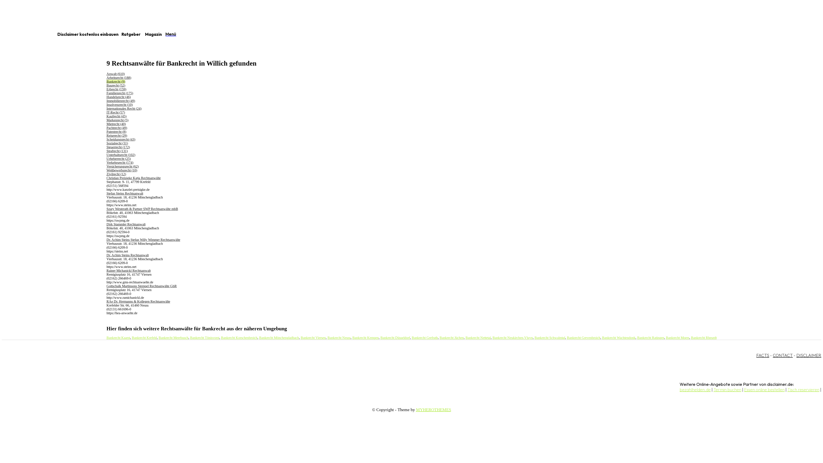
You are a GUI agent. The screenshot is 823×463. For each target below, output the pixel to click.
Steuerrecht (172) (118, 147)
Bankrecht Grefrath (425, 338)
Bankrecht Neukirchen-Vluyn (513, 338)
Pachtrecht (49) (117, 128)
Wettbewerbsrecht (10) (122, 170)
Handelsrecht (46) (119, 97)
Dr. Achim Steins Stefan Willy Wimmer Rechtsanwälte (143, 240)
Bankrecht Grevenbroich (583, 338)
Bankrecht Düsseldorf (395, 338)
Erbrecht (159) (116, 89)
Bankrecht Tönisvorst (204, 338)
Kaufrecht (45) (116, 116)
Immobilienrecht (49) (121, 101)
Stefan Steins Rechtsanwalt (125, 193)
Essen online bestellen (764, 389)
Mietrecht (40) (116, 124)
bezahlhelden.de (695, 389)
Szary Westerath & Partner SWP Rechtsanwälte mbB (142, 209)
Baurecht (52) (116, 85)
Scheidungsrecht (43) (121, 139)
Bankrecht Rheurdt (704, 338)
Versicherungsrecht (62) (123, 166)
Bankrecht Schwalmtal (550, 338)
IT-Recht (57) (116, 112)
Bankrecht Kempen (365, 338)
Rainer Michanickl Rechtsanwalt (129, 270)
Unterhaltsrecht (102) (121, 155)
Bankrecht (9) (116, 81)
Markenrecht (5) (117, 120)
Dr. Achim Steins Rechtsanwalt (128, 255)
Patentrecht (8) (116, 132)
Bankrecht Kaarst (118, 338)
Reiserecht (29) (117, 135)
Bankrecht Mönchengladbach (279, 338)
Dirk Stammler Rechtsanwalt (126, 224)
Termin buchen (727, 389)
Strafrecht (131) (117, 151)
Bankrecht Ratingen (650, 338)
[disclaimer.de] (23, 34)
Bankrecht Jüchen (452, 338)
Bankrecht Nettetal (478, 338)
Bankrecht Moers (677, 338)
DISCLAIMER (808, 355)
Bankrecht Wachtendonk (618, 338)
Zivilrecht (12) (116, 174)
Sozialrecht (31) (117, 143)
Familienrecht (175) (120, 93)
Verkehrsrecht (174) (120, 162)
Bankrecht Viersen (313, 338)
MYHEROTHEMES (433, 409)
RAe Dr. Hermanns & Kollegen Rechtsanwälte (138, 301)
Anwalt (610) (116, 74)
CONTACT (783, 355)
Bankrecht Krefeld (144, 338)
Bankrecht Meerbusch (173, 338)
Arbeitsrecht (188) (119, 78)
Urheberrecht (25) (119, 159)
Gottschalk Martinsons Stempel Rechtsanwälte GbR (142, 286)
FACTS (762, 355)
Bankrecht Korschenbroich (239, 338)
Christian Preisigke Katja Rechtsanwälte (134, 178)
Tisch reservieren (803, 389)
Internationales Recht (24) (124, 108)
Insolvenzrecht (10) (120, 105)
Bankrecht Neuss (339, 338)
